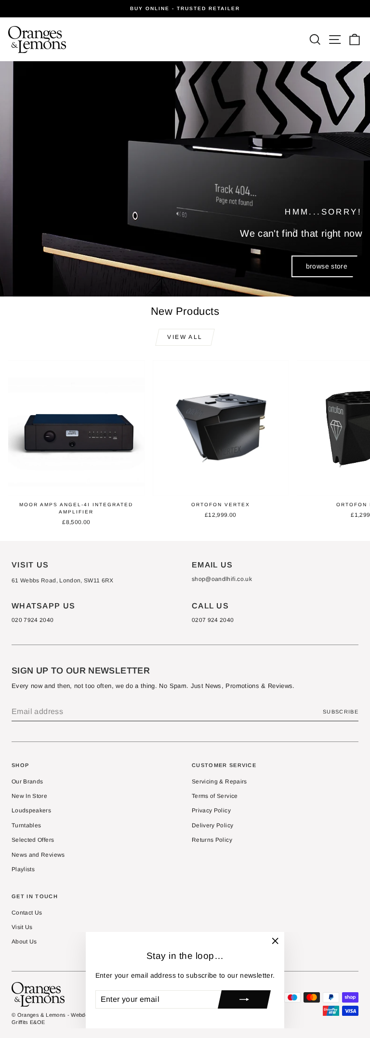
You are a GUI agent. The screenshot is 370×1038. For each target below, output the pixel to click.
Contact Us (27, 912)
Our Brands (27, 781)
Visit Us (22, 927)
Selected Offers (33, 839)
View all (184, 337)
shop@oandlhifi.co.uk (222, 579)
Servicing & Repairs (219, 781)
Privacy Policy (211, 810)
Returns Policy (212, 839)
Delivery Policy (212, 825)
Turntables (26, 825)
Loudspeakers (31, 810)
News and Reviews (38, 854)
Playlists (23, 869)
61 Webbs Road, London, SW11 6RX (63, 580)
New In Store (29, 796)
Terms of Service (215, 796)
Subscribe (340, 711)
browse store (326, 266)
